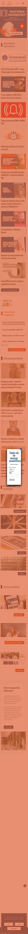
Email (10, 473)
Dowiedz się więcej (14, 464)
